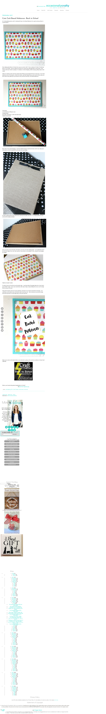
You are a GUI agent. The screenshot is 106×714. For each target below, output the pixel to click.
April (14, 586)
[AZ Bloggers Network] (37, 710)
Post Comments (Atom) (12, 395)
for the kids (26, 389)
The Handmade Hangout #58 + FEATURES (16, 611)
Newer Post (5, 394)
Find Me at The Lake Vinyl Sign (15, 621)
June (14, 584)
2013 (13, 646)
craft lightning (8, 389)
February (14, 594)
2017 (13, 577)
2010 (13, 686)
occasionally (57, 5)
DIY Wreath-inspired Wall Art (15, 606)
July (14, 583)
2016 (13, 587)
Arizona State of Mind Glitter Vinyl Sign (15, 613)
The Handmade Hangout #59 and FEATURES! (15, 605)
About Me (43, 10)
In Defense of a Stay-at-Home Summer (15, 620)
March (14, 574)
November (14, 579)
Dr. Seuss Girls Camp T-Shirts (15, 616)
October (14, 580)
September (14, 581)
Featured (56, 10)
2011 (12, 672)
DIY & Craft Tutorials (14, 389)
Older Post (10, 394)
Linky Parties (49, 10)
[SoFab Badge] (3, 710)
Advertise (62, 10)
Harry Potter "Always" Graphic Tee (15, 612)
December (14, 578)
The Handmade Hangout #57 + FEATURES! (16, 615)
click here (56, 700)
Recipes (67, 10)
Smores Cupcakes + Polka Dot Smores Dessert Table (15, 623)
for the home (21, 389)
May (14, 585)
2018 (13, 573)
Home (38, 10)
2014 (13, 632)
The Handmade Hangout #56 (15, 617)
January (14, 575)
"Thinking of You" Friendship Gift (15, 607)
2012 (13, 658)
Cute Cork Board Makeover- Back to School (16, 619)
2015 (13, 597)
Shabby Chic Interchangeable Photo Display (16, 609)
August (14, 582)
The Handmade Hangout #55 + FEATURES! (16, 625)
